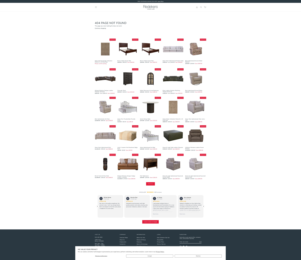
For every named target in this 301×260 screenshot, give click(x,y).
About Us (122, 240)
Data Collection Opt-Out (163, 237)
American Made (124, 237)
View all (150, 184)
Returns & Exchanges (142, 244)
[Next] (203, 206)
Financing (139, 242)
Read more (155, 214)
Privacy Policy (160, 242)
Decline (198, 256)
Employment (123, 242)
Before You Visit (141, 237)
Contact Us (122, 244)
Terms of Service (161, 244)
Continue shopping (100, 28)
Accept (150, 256)
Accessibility (160, 240)
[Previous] (97, 206)
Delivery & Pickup (141, 240)
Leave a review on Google (150, 222)
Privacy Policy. (160, 252)
